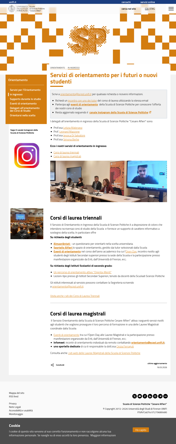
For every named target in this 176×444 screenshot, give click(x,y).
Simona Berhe (71, 139)
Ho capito (140, 430)
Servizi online (147, 2)
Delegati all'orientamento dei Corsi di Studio (25, 109)
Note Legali (15, 407)
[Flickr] (165, 396)
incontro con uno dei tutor (82, 100)
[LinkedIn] (150, 396)
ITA (146, 8)
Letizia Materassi (72, 127)
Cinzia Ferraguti (125, 346)
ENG (152, 8)
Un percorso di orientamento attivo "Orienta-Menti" (82, 272)
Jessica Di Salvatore (74, 135)
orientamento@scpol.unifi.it (75, 94)
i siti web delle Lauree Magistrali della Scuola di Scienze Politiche (104, 353)
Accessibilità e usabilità (21, 410)
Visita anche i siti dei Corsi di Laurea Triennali (75, 296)
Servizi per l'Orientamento (25, 90)
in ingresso (16, 94)
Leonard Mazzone (69, 131)
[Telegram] (160, 396)
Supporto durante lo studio (25, 99)
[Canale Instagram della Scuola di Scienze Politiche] (26, 136)
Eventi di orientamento (66, 335)
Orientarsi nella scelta (22, 115)
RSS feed (13, 396)
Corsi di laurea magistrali (67, 156)
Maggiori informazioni (103, 435)
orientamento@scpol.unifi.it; (68, 286)
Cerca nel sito (129, 8)
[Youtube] (139, 396)
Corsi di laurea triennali (66, 152)
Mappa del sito (16, 393)
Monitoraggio (16, 414)
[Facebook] (145, 396)
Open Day (131, 251)
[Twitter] (134, 396)
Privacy (12, 403)
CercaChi (126, 2)
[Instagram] (155, 396)
